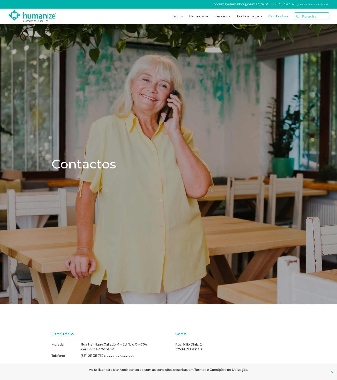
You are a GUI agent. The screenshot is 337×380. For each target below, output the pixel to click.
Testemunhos (250, 16)
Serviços (223, 16)
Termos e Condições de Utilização (220, 370)
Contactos (278, 16)
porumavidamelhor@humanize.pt (241, 4)
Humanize (199, 16)
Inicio (178, 16)
